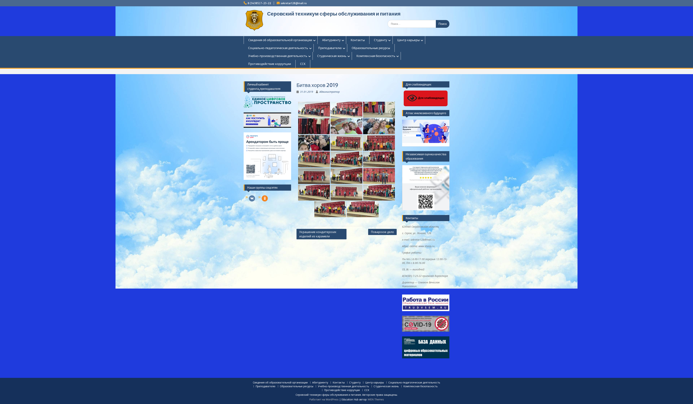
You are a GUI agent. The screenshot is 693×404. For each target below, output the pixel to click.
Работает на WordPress (324, 399)
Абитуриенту (331, 40)
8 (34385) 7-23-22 (259, 3)
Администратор (329, 91)
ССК (303, 64)
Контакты (358, 40)
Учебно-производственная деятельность (277, 56)
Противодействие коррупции (269, 64)
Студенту (380, 40)
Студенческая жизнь (331, 56)
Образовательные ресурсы (371, 48)
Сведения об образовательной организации (280, 40)
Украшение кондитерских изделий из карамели (317, 234)
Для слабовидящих (430, 97)
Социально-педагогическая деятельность (278, 48)
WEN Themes (376, 399)
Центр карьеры (408, 40)
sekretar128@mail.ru (294, 3)
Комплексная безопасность (375, 56)
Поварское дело (382, 232)
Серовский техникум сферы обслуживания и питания (333, 13)
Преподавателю (330, 48)
